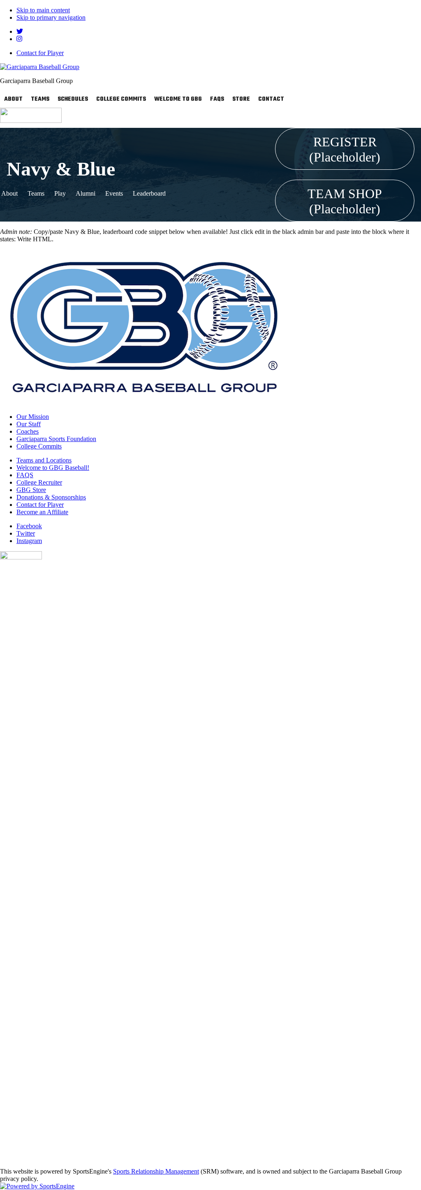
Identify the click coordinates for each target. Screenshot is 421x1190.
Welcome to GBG (178, 99)
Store (241, 99)
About (13, 99)
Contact (271, 99)
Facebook (29, 525)
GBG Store (31, 489)
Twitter (25, 533)
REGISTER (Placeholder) (344, 149)
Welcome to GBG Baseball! (52, 467)
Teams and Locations (44, 460)
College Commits (121, 99)
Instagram (29, 540)
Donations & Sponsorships (51, 497)
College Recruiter (39, 482)
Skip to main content (43, 10)
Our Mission (32, 416)
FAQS (217, 99)
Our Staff (28, 424)
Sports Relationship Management (156, 1171)
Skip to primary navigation (51, 17)
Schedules (73, 99)
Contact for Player (40, 52)
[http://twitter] (19, 31)
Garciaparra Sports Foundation (56, 438)
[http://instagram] (19, 38)
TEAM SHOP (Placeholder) (345, 201)
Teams (40, 99)
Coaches (27, 431)
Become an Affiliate (42, 511)
